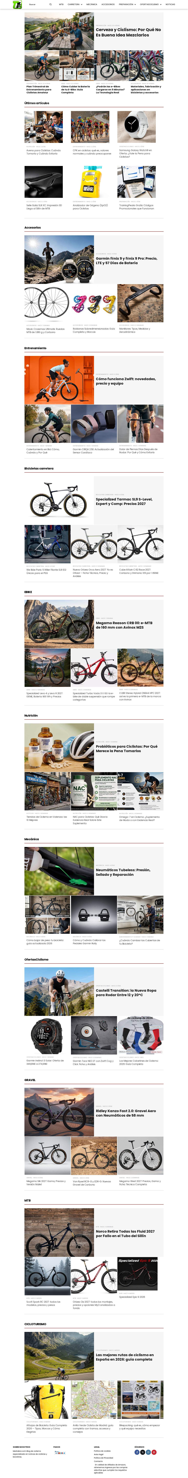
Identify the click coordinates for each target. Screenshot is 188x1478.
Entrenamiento (35, 348)
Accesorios (32, 228)
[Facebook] (137, 1452)
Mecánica (31, 839)
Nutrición (31, 716)
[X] (142, 1452)
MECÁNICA (91, 4)
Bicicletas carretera (38, 469)
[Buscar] (50, 4)
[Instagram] (148, 1452)
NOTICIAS (170, 4)
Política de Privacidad (103, 1458)
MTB (61, 4)
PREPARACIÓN (126, 4)
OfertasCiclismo (36, 960)
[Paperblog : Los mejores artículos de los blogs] (94, 1464)
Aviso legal (98, 1454)
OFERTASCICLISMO (149, 4)
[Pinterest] (154, 1452)
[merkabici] (17, 4)
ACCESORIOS (108, 4)
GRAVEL (30, 1080)
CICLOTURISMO (35, 1324)
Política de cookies (102, 1451)
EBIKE (28, 592)
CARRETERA (74, 4)
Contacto (98, 1461)
